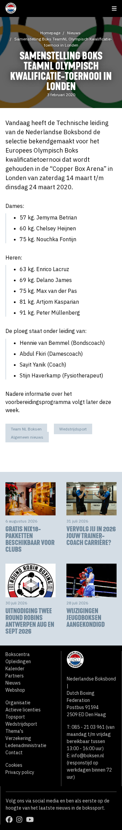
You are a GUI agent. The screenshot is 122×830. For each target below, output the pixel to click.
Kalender (14, 669)
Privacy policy (19, 772)
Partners (14, 676)
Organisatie (17, 703)
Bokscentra (17, 654)
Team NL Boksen (26, 428)
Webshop (15, 690)
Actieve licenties (23, 710)
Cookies (13, 765)
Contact (14, 752)
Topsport (15, 717)
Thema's (14, 731)
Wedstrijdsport (73, 428)
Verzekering (18, 738)
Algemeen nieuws (27, 437)
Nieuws (74, 32)
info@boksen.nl (88, 756)
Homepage (50, 32)
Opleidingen (18, 661)
